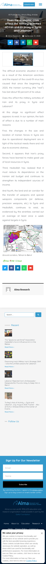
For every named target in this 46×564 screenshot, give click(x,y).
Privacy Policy (21, 529)
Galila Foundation (23, 514)
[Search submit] (38, 314)
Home (6, 523)
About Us (15, 523)
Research (36, 523)
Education (25, 523)
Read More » (9, 347)
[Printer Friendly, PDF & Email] (12, 261)
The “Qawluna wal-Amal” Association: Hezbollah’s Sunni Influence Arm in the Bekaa (20, 342)
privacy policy (37, 490)
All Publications (14, 15)
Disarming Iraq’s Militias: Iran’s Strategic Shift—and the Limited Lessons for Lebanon (23, 362)
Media (10, 529)
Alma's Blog (26, 15)
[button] (40, 4)
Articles (35, 15)
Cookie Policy (31, 561)
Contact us (33, 529)
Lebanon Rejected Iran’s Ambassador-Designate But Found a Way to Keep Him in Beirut (22, 383)
